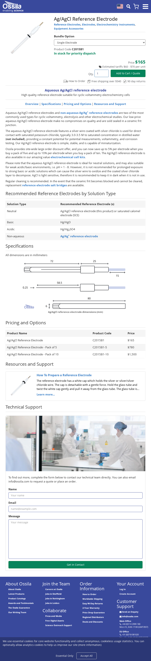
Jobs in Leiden (52, 603)
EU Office (124, 631)
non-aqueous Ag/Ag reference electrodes (89, 113)
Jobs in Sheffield (53, 593)
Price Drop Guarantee (93, 612)
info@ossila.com (130, 616)
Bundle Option (64, 36)
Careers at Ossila (53, 589)
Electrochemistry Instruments (116, 24)
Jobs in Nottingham (55, 598)
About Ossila (14, 589)
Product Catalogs (17, 598)
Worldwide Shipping (92, 598)
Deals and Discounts (92, 621)
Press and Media (53, 616)
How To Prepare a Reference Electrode (64, 375)
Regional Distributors (93, 617)
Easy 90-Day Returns (92, 603)
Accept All (86, 655)
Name (12, 489)
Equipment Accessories (68, 28)
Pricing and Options (77, 104)
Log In (123, 589)
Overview (31, 104)
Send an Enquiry (130, 611)
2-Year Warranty (90, 607)
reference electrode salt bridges (44, 185)
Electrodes (88, 24)
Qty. (91, 74)
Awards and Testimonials (21, 603)
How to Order (89, 594)
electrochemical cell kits (68, 157)
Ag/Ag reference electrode (79, 236)
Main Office (125, 621)
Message (14, 516)
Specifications (51, 104)
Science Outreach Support (58, 625)
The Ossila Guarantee (19, 607)
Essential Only (64, 655)
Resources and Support (110, 104)
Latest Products (16, 593)
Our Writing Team (17, 612)
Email (12, 503)
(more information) (89, 645)
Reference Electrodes (67, 24)
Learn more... (46, 394)
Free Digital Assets (54, 620)
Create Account (128, 593)
